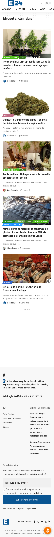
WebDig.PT (21, 533)
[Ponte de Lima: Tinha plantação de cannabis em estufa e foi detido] (27, 156)
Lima (23, 57)
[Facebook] (34, 522)
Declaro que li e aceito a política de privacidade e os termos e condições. (24, 491)
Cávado (20, 221)
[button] (5, 3)
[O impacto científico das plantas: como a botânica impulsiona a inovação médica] (27, 101)
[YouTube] (42, 522)
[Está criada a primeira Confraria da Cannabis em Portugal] (27, 268)
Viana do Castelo (12, 224)
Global (7, 282)
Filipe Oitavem (12, 248)
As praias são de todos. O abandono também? (39, 450)
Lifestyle (8, 115)
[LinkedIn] (49, 522)
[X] (38, 522)
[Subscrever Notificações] (47, 530)
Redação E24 (11, 81)
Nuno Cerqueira (12, 190)
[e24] (15, 3)
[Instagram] (46, 522)
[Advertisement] (27, 339)
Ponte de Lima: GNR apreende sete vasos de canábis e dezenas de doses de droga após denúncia (26, 65)
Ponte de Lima (10, 57)
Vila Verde (9, 221)
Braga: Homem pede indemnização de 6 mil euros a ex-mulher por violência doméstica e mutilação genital (40, 424)
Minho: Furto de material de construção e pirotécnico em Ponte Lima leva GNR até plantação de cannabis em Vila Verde (25, 232)
